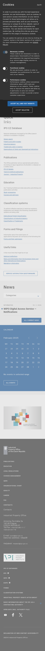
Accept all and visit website (22, 103)
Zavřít (39, 5)
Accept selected (22, 110)
